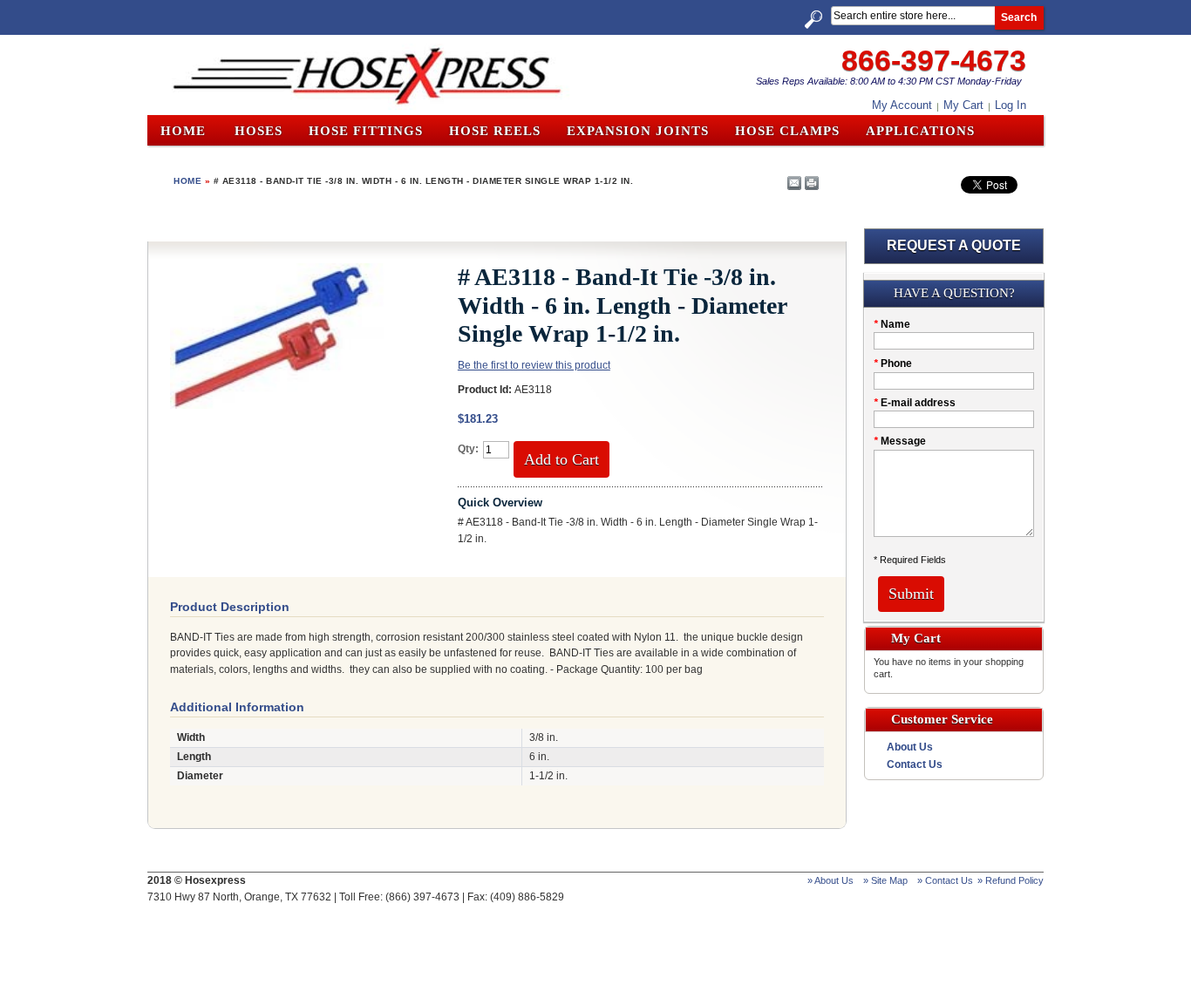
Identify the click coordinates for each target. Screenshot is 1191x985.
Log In (1010, 105)
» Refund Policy (1010, 880)
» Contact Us (945, 880)
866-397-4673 (933, 60)
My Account (902, 105)
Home (183, 131)
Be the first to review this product (534, 365)
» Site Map (885, 880)
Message (900, 441)
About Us (910, 747)
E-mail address (915, 403)
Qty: (468, 449)
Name (892, 324)
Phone (893, 363)
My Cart (963, 105)
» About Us (830, 880)
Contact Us (915, 764)
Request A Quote (954, 245)
